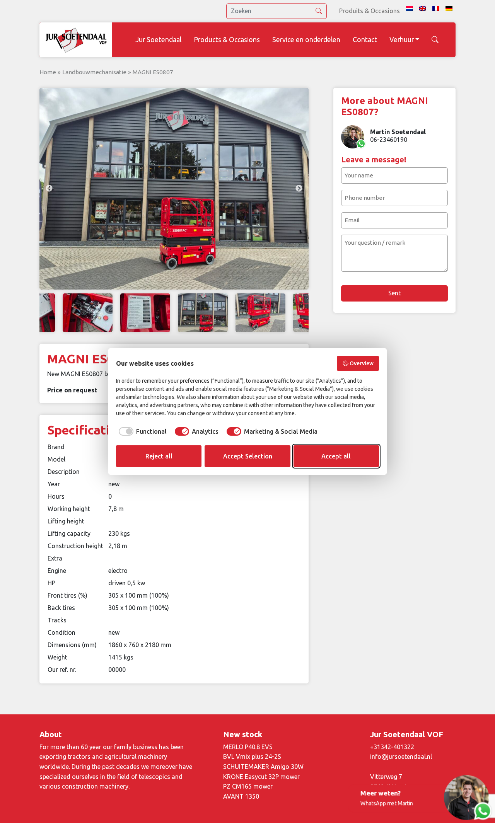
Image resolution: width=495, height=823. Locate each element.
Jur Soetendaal (158, 39)
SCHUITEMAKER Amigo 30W (263, 766)
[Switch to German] (449, 8)
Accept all (336, 456)
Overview (362, 363)
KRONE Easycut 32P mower (261, 776)
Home (47, 72)
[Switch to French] (435, 8)
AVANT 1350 (241, 796)
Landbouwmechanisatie (94, 72)
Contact (365, 39)
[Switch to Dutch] (409, 8)
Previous (49, 189)
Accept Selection (247, 456)
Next (299, 189)
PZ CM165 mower (248, 786)
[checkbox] (141, 431)
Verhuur (401, 39)
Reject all (158, 456)
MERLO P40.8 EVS (248, 746)
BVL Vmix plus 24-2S (252, 756)
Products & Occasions (227, 39)
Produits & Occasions (369, 10)
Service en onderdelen (306, 39)
